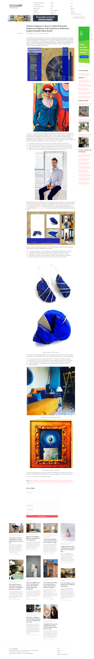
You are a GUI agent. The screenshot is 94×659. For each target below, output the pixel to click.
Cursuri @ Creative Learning (76, 14)
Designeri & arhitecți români (38, 6)
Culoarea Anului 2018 (66, 480)
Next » (22, 33)
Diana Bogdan (30, 33)
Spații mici (48, 537)
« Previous (18, 33)
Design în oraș (36, 14)
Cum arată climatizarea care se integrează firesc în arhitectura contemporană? (68, 584)
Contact (72, 10)
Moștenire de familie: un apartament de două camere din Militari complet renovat (84, 89)
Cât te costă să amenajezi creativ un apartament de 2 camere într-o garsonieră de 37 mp (85, 155)
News (52, 4)
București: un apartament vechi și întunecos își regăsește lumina (85, 97)
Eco (51, 8)
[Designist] (16, 7)
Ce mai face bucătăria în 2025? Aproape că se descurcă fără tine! (85, 119)
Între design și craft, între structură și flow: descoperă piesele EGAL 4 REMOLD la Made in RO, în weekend (16, 587)
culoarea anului (58, 480)
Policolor (28, 483)
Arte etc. (52, 6)
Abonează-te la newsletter (79, 17)
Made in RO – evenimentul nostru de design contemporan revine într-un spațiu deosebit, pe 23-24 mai (33, 619)
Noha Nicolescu (29, 133)
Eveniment (71, 579)
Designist (16, 648)
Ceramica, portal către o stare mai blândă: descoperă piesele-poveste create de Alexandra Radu (68, 549)
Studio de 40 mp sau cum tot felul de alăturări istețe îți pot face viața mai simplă (85, 167)
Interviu (67, 544)
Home (72, 6)
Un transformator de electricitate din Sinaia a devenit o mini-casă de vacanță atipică (85, 93)
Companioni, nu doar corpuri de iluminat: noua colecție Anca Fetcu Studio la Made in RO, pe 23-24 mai (50, 626)
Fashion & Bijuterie (54, 10)
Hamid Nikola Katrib (62, 482)
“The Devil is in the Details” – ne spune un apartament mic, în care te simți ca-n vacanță (85, 74)
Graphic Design (36, 12)
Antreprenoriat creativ (13, 534)
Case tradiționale (29, 534)
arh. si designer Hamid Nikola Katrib (46, 480)
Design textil (37, 579)
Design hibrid (36, 10)
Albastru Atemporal (33, 480)
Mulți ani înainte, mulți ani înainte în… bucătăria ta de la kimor (85, 135)
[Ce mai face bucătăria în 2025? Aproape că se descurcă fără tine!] (84, 127)
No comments (17, 554)
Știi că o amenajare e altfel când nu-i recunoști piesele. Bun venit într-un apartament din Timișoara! (85, 175)
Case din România (36, 4)
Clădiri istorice (51, 579)
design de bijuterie (46, 482)
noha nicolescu (71, 482)
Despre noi (73, 8)
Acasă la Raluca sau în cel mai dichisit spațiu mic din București (85, 183)
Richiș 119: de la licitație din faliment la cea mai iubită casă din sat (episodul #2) (33, 538)
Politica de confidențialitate (62, 654)
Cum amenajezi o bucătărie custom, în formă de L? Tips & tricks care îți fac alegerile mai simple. (85, 104)
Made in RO (73, 12)
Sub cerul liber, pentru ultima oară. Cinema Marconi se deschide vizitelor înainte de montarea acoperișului (50, 585)
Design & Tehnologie (65, 579)
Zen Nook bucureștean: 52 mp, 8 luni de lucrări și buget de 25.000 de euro (85, 85)
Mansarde (52, 2)
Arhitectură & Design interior (38, 2)
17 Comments (52, 553)
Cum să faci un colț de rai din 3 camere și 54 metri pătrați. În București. (84, 159)
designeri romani (53, 482)
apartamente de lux (38, 206)
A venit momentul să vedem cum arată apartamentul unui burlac (85, 179)
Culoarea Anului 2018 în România (33, 482)
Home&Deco (28, 580)
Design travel (53, 12)
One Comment (34, 550)
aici (63, 354)
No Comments (46, 33)
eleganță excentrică (42, 208)
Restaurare (35, 534)
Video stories (53, 14)
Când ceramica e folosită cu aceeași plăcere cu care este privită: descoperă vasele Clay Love (16, 540)
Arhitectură (45, 579)
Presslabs (31, 653)
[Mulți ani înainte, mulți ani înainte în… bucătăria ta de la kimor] (84, 142)
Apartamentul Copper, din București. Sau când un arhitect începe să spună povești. (84, 171)
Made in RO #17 (15, 582)
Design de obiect (36, 8)
